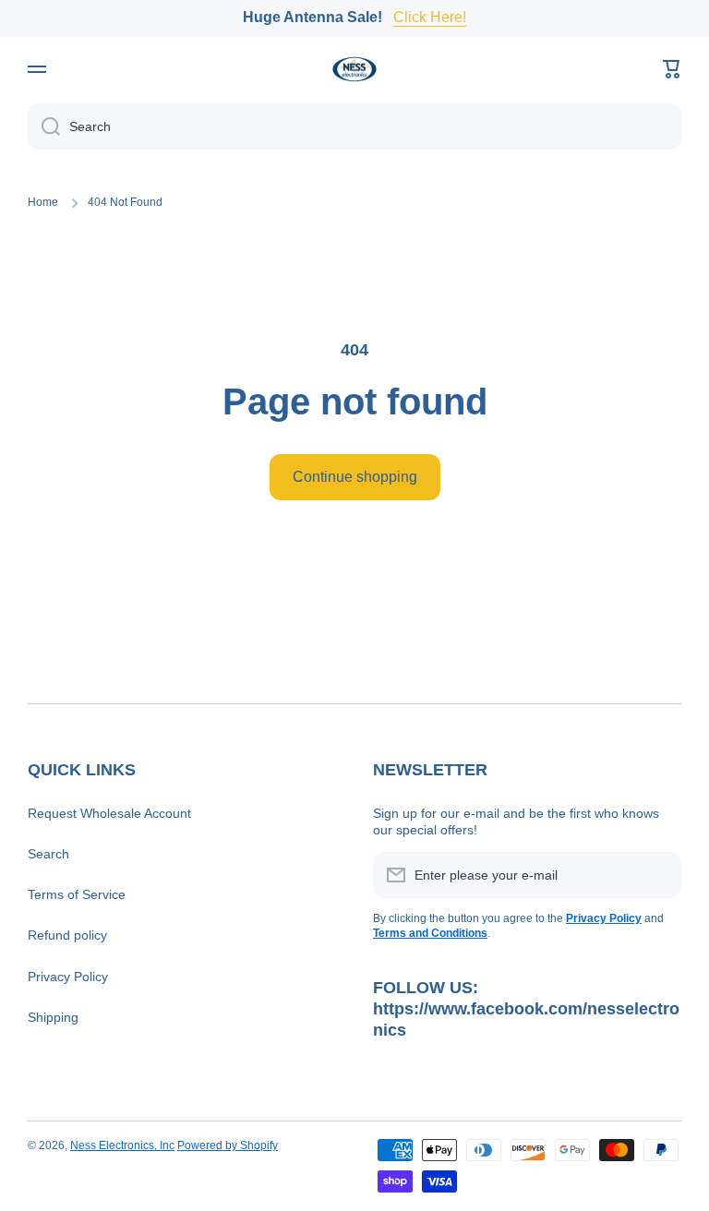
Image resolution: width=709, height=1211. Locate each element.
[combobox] (354, 126)
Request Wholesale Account (109, 813)
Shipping (53, 1017)
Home (43, 202)
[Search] (44, 126)
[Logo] (354, 69)
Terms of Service (77, 894)
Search (48, 853)
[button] (672, 69)
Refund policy (67, 935)
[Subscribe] (658, 875)
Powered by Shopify (227, 1145)
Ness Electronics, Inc (122, 1145)
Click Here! (429, 17)
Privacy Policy (68, 976)
